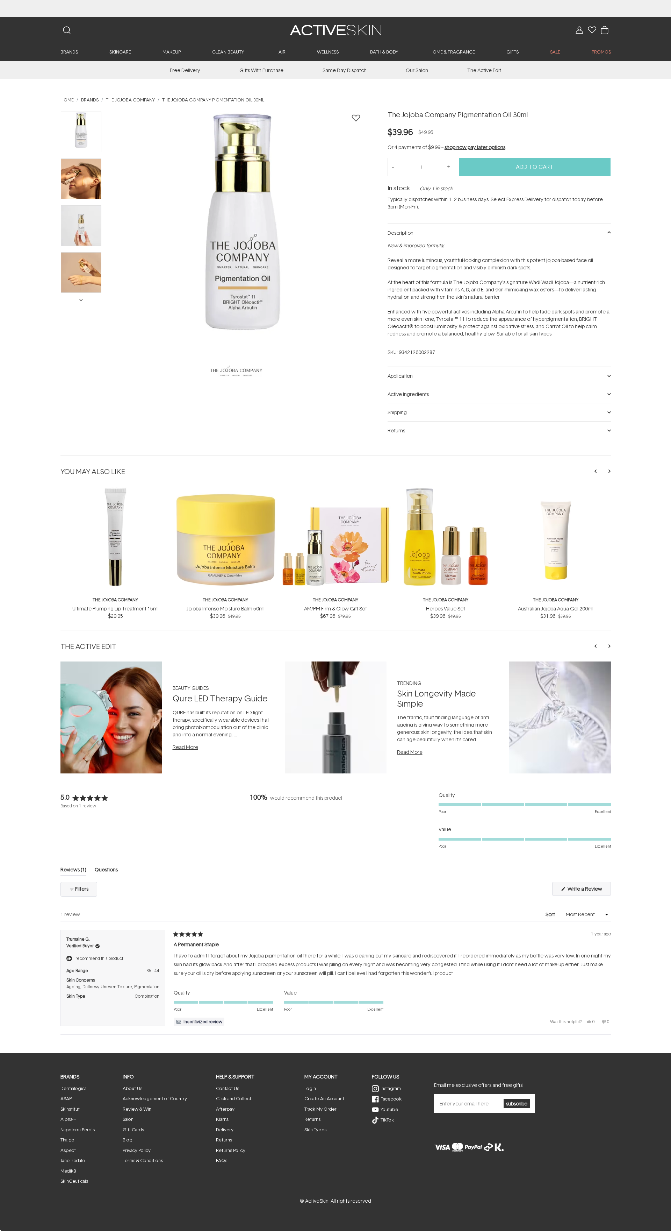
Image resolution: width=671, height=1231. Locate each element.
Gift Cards (133, 1129)
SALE (555, 52)
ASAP (66, 1098)
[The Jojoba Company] (236, 370)
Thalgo (67, 1140)
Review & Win (137, 1109)
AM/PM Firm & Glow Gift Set (335, 608)
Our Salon (417, 70)
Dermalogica (73, 1088)
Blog (127, 1140)
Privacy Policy (137, 1150)
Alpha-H (68, 1119)
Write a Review (589, 890)
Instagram (391, 1088)
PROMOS (601, 52)
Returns (224, 1140)
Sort (551, 914)
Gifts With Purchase (261, 70)
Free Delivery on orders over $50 (335, 8)
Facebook (391, 1099)
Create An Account (324, 1098)
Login (310, 1088)
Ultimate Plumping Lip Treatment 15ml (115, 608)
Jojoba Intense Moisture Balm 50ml (225, 608)
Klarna (222, 1119)
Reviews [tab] (73, 871)
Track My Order (320, 1109)
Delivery (224, 1129)
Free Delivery (185, 70)
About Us (132, 1088)
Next (80, 299)
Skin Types (315, 1129)
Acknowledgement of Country (155, 1098)
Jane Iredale (72, 1160)
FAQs (221, 1160)
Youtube (389, 1109)
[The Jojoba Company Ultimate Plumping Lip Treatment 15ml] (115, 490)
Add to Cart (535, 167)
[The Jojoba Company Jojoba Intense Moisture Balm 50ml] (226, 490)
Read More (185, 747)
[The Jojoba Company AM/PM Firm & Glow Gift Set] (336, 490)
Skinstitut (70, 1109)
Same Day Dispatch (345, 70)
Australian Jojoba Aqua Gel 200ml (555, 608)
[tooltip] (199, 1022)
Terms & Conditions (143, 1160)
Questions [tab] (106, 871)
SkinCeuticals (74, 1181)
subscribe (516, 1103)
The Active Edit (484, 70)
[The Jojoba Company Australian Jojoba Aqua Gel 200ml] (556, 490)
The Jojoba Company (115, 600)
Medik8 (68, 1171)
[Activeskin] (335, 29)
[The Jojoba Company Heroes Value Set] (446, 490)
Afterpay (225, 1109)
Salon (128, 1119)
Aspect (68, 1150)
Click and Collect (233, 1098)
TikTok (387, 1120)
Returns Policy (230, 1150)
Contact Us (227, 1088)
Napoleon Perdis (77, 1129)
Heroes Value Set (445, 608)
